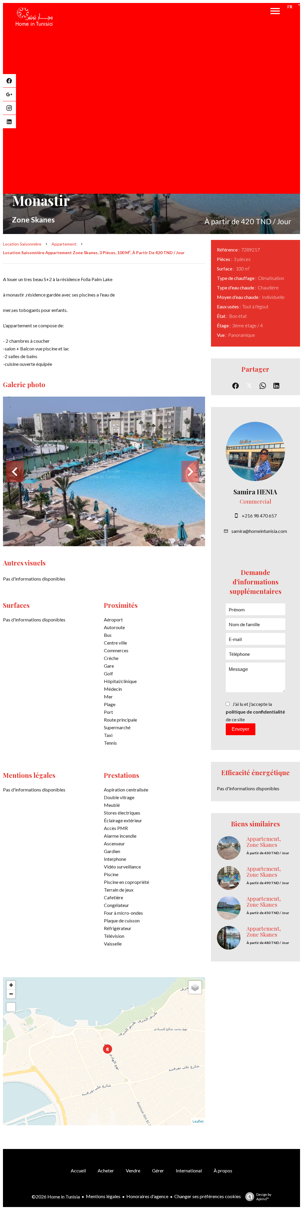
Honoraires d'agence (147, 1196)
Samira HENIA (255, 491)
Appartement (64, 243)
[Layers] (195, 987)
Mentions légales (103, 1196)
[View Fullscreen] (11, 1007)
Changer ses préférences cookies (207, 1196)
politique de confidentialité (255, 711)
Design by (263, 1196)
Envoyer (240, 729)
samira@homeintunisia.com (259, 531)
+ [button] (11, 985)
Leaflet (198, 1121)
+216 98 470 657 (259, 515)
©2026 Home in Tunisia (56, 1196)
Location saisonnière (22, 243)
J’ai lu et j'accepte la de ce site (255, 711)
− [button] (11, 994)
